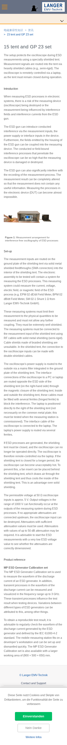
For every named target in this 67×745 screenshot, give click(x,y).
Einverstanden (33, 716)
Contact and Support (33, 683)
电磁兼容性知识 (13, 30)
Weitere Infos (34, 737)
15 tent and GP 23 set (20, 34)
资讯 (31, 30)
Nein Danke (33, 728)
